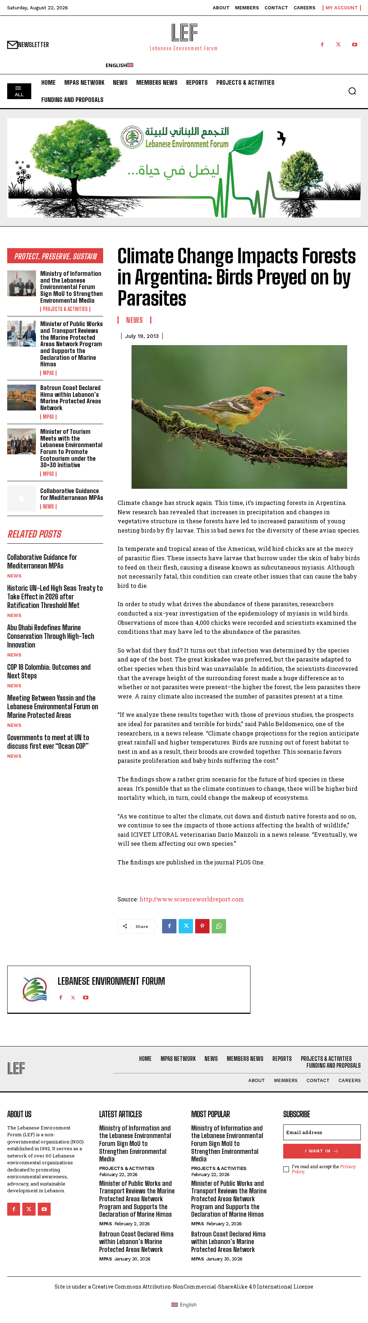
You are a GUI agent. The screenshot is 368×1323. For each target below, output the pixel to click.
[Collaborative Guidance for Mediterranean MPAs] (21, 498)
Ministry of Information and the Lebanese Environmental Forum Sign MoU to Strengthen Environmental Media (71, 287)
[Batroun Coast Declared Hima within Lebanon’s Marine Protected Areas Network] (21, 397)
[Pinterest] (202, 926)
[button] (352, 90)
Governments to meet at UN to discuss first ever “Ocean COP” (48, 741)
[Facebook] (322, 44)
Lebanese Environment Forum (111, 981)
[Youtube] (354, 44)
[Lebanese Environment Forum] (34, 989)
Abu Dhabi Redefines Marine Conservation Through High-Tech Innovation (50, 636)
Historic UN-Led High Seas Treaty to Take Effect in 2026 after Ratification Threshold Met (55, 596)
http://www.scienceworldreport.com (191, 899)
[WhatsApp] (219, 926)
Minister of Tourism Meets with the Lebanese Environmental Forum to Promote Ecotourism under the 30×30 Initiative (71, 448)
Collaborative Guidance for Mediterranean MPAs (71, 494)
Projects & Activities (65, 309)
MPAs (48, 373)
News (48, 506)
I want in (318, 1150)
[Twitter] (338, 44)
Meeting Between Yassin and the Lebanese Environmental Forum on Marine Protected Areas (52, 706)
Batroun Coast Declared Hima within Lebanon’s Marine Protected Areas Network (70, 398)
